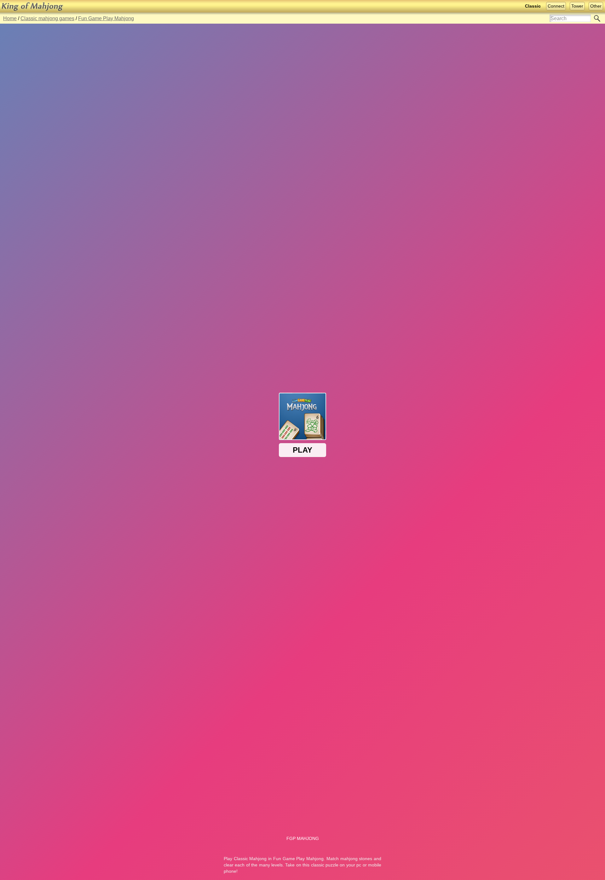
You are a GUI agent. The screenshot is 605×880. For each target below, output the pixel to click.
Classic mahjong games (47, 18)
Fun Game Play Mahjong (106, 18)
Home (10, 18)
